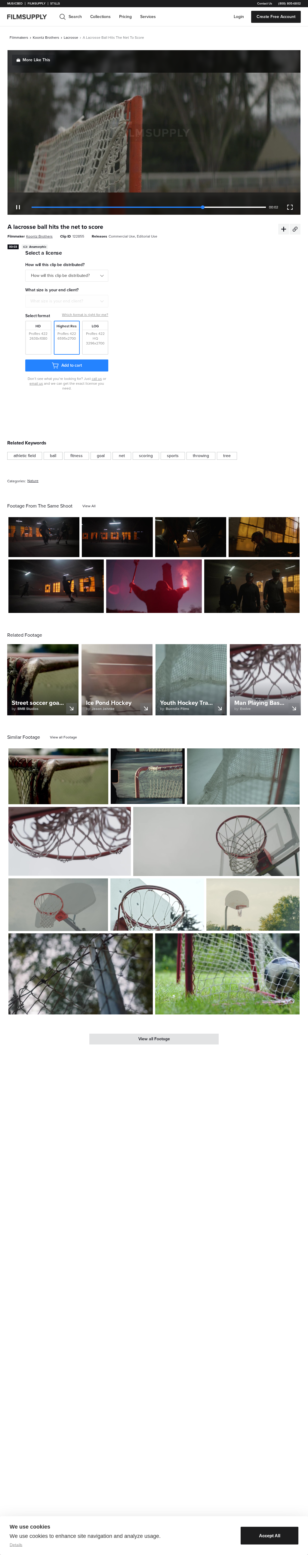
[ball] (53, 455)
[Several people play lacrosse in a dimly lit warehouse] (43, 537)
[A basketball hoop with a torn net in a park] (253, 904)
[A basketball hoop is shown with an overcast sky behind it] (58, 904)
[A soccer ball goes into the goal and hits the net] (227, 973)
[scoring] (146, 455)
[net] (122, 455)
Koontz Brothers (46, 37)
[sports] (173, 455)
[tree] (227, 455)
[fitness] (76, 455)
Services (148, 16)
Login (239, 16)
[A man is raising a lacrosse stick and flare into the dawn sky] (154, 586)
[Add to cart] (101, 797)
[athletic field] (25, 455)
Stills (55, 3)
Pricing (125, 16)
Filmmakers (19, 37)
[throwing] (201, 455)
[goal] (101, 455)
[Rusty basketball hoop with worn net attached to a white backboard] (157, 904)
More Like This (36, 59)
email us (36, 383)
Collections (100, 16)
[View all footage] (63, 737)
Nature (32, 481)
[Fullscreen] (289, 207)
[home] (30, 17)
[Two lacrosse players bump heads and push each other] (190, 537)
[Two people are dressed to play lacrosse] (264, 537)
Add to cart (71, 365)
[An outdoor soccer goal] (148, 776)
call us (97, 379)
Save (57, 550)
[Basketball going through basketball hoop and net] (69, 841)
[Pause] (18, 207)
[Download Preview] (42, 550)
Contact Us (264, 3)
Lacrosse (71, 37)
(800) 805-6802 (289, 3)
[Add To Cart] (72, 550)
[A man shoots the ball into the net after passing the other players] (56, 586)
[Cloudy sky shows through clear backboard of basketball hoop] (216, 841)
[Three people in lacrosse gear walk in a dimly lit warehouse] (252, 586)
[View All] (89, 506)
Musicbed (15, 3)
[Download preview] (71, 797)
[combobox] (67, 301)
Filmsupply (36, 3)
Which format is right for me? (85, 315)
